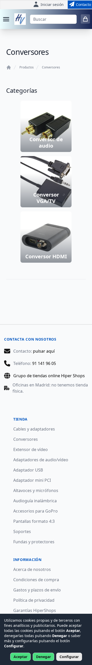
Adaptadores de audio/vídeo (40, 460)
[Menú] (6, 19)
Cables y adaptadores (34, 429)
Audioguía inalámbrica (35, 501)
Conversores (51, 67)
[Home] (8, 67)
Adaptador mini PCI (32, 480)
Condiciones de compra (36, 579)
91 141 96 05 (44, 363)
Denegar (43, 656)
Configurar (69, 656)
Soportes (22, 531)
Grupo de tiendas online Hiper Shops (49, 375)
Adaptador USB (28, 470)
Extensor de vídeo (30, 449)
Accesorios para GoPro (35, 511)
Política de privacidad (33, 600)
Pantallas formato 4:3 (34, 521)
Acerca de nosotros (32, 569)
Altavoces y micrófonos (35, 490)
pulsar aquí (44, 351)
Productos (26, 67)
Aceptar (20, 656)
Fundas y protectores (33, 542)
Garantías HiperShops (34, 610)
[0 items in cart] (85, 19)
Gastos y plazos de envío (37, 590)
